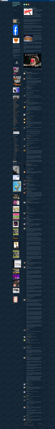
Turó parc (15, 124)
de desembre (15, 138)
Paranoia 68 (15, 118)
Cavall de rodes (15, 103)
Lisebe (14, 114)
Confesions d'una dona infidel (17, 105)
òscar (27, 227)
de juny (15, 143)
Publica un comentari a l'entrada (27, 422)
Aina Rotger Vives (28, 72)
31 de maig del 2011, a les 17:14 (29, 169)
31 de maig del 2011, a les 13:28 (29, 125)
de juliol (15, 142)
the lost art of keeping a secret (16, 4)
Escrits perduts (15, 108)
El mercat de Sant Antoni (16, 106)
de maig (15, 144)
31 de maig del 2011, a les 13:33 (29, 136)
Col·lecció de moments (16, 104)
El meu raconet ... (15, 107)
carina (27, 217)
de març (15, 154)
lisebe (27, 94)
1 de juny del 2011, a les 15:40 (29, 334)
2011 (14, 137)
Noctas (14, 116)
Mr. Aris (27, 101)
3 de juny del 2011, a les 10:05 (29, 389)
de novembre (15, 139)
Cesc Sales (27, 201)
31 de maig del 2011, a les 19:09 (29, 178)
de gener (15, 156)
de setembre (15, 141)
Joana (27, 395)
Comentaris (15, 133)
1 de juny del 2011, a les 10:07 (29, 260)
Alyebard (27, 113)
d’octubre (15, 140)
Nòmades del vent (15, 117)
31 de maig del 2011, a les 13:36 (29, 143)
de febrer (15, 155)
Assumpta (27, 126)
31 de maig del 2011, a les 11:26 (29, 76)
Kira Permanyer (15, 113)
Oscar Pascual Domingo (15, 24)
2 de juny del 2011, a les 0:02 (29, 345)
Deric (27, 415)
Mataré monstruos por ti (16, 115)
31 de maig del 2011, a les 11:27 (29, 85)
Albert (27, 399)
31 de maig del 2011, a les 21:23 (29, 186)
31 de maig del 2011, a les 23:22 (29, 221)
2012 (14, 136)
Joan (27, 261)
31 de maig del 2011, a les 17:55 (29, 175)
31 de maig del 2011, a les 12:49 (29, 104)
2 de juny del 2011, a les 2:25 (29, 355)
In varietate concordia (16, 112)
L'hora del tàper (28, 191)
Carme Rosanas (28, 77)
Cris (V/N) (27, 121)
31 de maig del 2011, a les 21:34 (29, 190)
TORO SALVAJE (28, 164)
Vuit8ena (14, 125)
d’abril (15, 153)
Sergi (27, 149)
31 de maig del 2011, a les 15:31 (29, 163)
